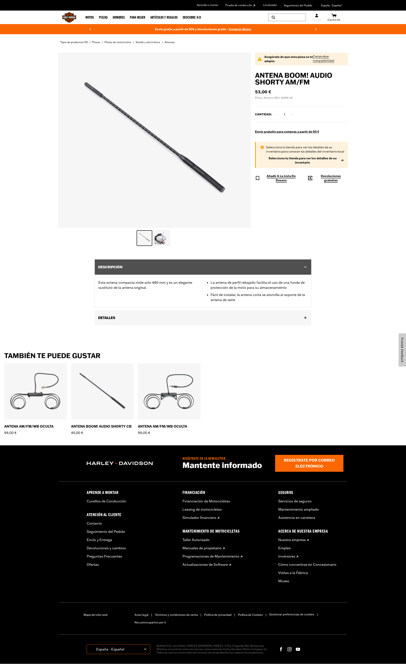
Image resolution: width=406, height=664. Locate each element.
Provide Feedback (402, 350)
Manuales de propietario (202, 548)
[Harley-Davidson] (131, 463)
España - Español (331, 5)
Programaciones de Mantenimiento (210, 556)
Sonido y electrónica (148, 42)
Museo (283, 581)
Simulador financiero (199, 517)
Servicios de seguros (294, 501)
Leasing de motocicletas (202, 509)
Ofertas (93, 564)
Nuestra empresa (292, 540)
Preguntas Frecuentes (104, 556)
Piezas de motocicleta (117, 42)
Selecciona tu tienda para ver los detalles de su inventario (303, 160)
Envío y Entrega (99, 540)
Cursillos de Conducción (106, 501)
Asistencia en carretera (296, 517)
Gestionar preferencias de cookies (291, 614)
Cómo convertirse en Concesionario (307, 564)
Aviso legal (141, 614)
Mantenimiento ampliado (298, 509)
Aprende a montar (207, 5)
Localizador (270, 5)
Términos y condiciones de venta (176, 614)
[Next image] (242, 140)
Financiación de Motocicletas (206, 501)
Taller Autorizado (196, 540)
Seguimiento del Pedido (298, 5)
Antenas (169, 42)
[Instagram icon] (289, 649)
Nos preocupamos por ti (150, 622)
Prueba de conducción (238, 5)
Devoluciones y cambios (106, 548)
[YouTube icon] (297, 649)
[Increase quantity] (291, 114)
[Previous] (90, 29)
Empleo (284, 548)
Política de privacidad (218, 614)
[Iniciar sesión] (316, 17)
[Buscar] (287, 17)
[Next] (316, 29)
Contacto (94, 523)
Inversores (286, 556)
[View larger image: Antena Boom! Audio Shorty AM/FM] (154, 139)
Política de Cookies (250, 614)
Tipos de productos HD (74, 42)
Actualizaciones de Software (205, 564)
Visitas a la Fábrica (293, 573)
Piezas (96, 42)
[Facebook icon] (281, 649)
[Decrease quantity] (277, 114)
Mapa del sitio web (96, 614)
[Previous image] (66, 140)
